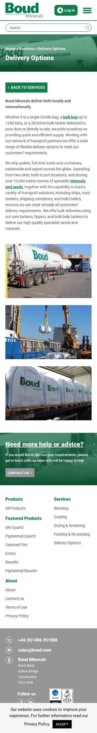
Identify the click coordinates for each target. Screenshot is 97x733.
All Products (15, 508)
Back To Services (28, 87)
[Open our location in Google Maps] (9, 660)
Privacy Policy (17, 616)
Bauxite (11, 562)
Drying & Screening (69, 525)
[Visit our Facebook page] (21, 702)
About (10, 590)
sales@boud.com (34, 650)
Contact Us (14, 598)
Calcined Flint (16, 545)
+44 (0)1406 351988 (37, 640)
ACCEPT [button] (62, 724)
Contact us (18, 473)
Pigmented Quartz (20, 536)
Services (26, 49)
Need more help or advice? (44, 444)
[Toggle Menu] (87, 10)
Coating (60, 517)
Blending (61, 508)
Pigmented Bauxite (21, 571)
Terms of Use (16, 607)
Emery (10, 553)
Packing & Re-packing (72, 534)
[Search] (88, 28)
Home (10, 49)
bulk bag (70, 117)
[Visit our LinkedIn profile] (30, 702)
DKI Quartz (14, 527)
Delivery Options (67, 543)
